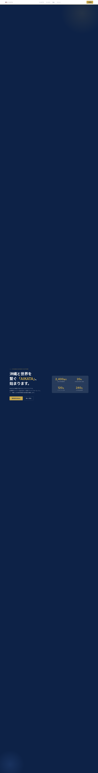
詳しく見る (28, 398)
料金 (53, 2)
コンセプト (41, 2)
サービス (48, 2)
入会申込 (90, 2)
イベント (59, 2)
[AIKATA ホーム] (9, 2)
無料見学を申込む (16, 398)
